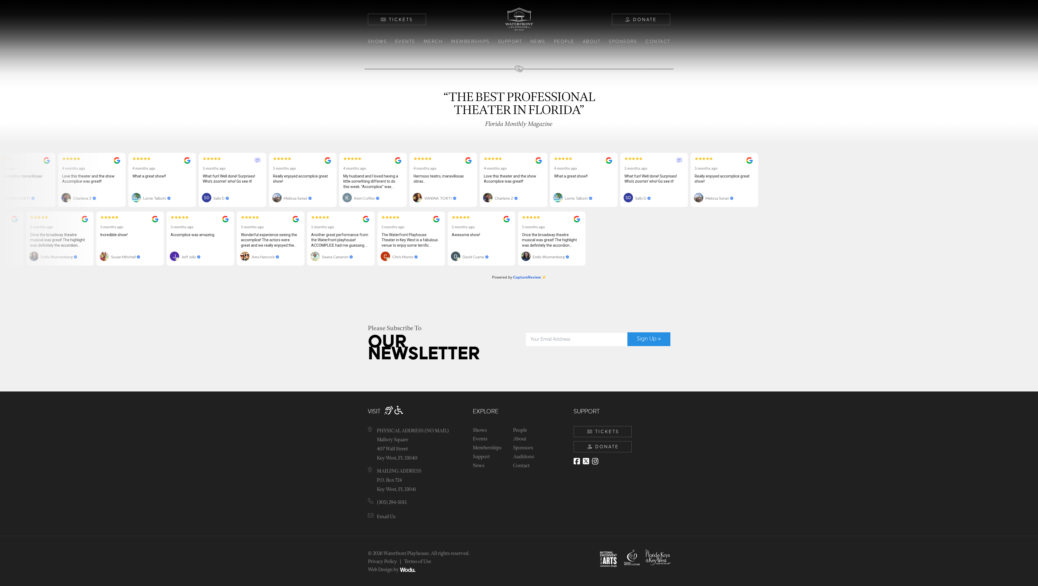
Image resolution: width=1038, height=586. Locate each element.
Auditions (523, 457)
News (537, 41)
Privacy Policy (382, 561)
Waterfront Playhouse (406, 553)
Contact (658, 41)
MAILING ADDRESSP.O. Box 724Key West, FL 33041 (399, 480)
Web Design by (384, 570)
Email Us (386, 517)
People (564, 41)
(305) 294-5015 (392, 502)
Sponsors (623, 41)
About (592, 41)
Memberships (470, 41)
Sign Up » (649, 339)
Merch (433, 41)
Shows (377, 41)
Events (405, 41)
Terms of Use (417, 561)
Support (510, 41)
